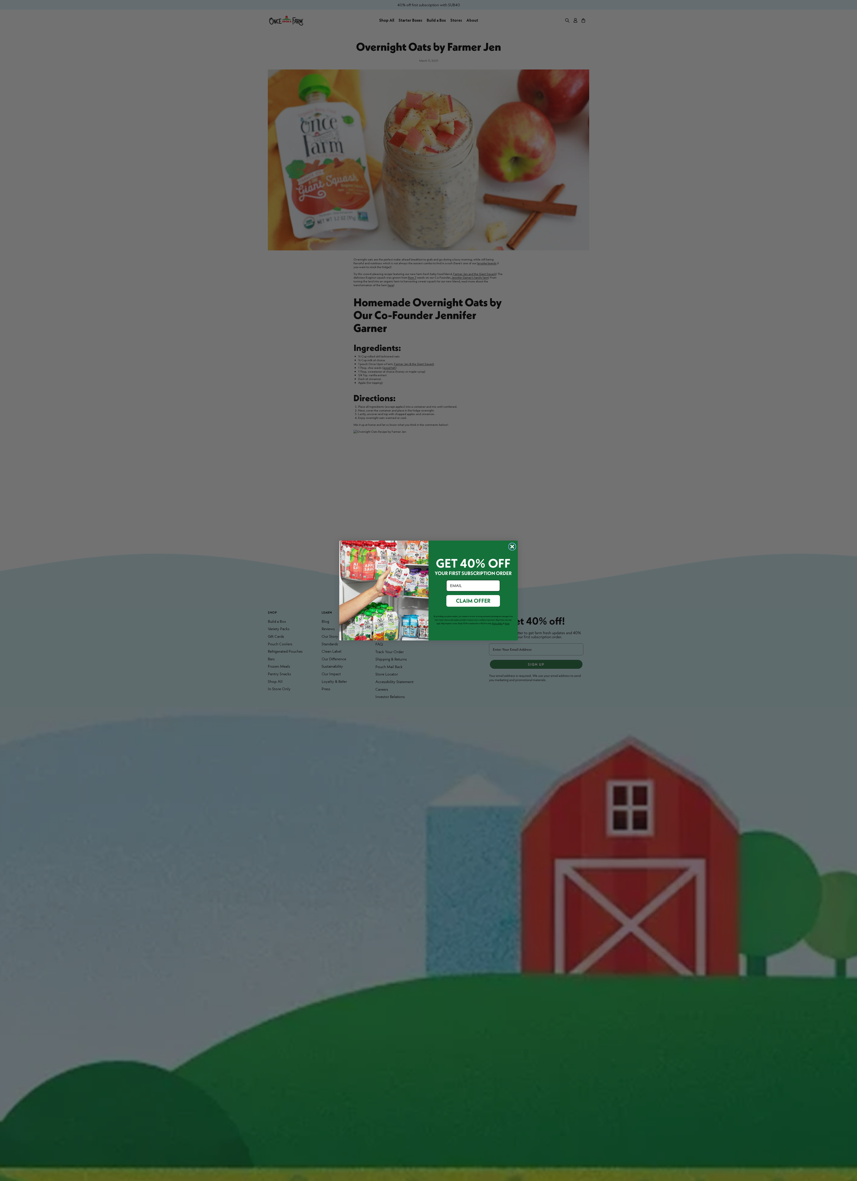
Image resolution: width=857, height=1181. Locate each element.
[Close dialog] (512, 546)
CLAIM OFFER (473, 600)
